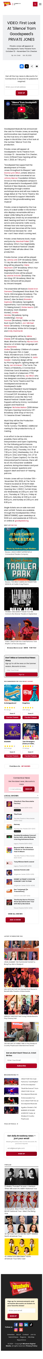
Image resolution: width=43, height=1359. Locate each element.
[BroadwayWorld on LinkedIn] (26, 1325)
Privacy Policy (31, 1346)
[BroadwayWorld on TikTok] (31, 1325)
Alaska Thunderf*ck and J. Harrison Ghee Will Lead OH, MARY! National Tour (21, 1187)
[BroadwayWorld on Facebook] (16, 1325)
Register (23, 4)
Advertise (10, 1335)
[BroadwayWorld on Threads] (16, 1330)
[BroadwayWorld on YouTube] (21, 1330)
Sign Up (21, 93)
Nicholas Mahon (19, 407)
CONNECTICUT (17, 4)
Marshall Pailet (22, 241)
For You (14, 525)
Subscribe (21, 1066)
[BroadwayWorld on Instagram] (21, 1325)
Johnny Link (12, 260)
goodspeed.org (21, 520)
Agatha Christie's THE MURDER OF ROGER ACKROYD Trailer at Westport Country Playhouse (29, 1113)
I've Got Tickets (12, 717)
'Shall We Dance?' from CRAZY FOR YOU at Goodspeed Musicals (29, 1091)
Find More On (20, 766)
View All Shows (15, 914)
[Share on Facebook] (22, 66)
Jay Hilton (29, 375)
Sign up (21, 1154)
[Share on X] (27, 66)
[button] (35, 4)
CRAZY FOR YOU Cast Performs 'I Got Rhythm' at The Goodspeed (29, 1082)
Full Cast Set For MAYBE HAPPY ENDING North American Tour (21, 1235)
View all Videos (10, 1124)
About (18, 1335)
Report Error (21, 1340)
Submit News (13, 1337)
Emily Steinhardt (15, 331)
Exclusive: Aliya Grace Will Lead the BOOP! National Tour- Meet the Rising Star (20, 1211)
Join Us (33, 1335)
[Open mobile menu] (40, 4)
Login (29, 4)
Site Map (31, 1337)
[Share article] (32, 66)
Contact (26, 1335)
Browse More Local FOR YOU (21, 648)
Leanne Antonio (14, 275)
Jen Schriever (16, 365)
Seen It (12, 713)
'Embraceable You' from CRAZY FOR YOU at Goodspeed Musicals (29, 1101)
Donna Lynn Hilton (12, 173)
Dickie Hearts (27, 307)
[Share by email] (37, 66)
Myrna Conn (32, 341)
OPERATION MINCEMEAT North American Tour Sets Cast (18, 1257)
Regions (23, 1337)
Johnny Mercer (11, 178)
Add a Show (15, 920)
